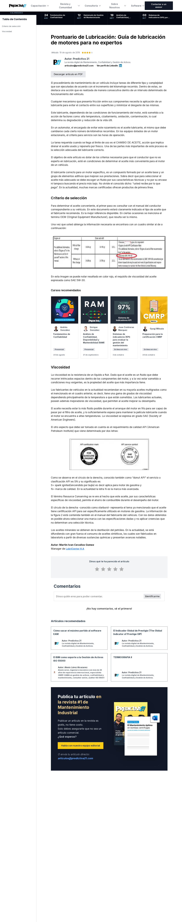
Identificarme (152, 596)
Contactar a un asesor (158, 5)
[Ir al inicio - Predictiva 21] (17, 5)
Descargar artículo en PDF (68, 74)
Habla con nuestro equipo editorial (80, 745)
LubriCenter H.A (75, 548)
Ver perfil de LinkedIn (107, 65)
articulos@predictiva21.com (79, 65)
